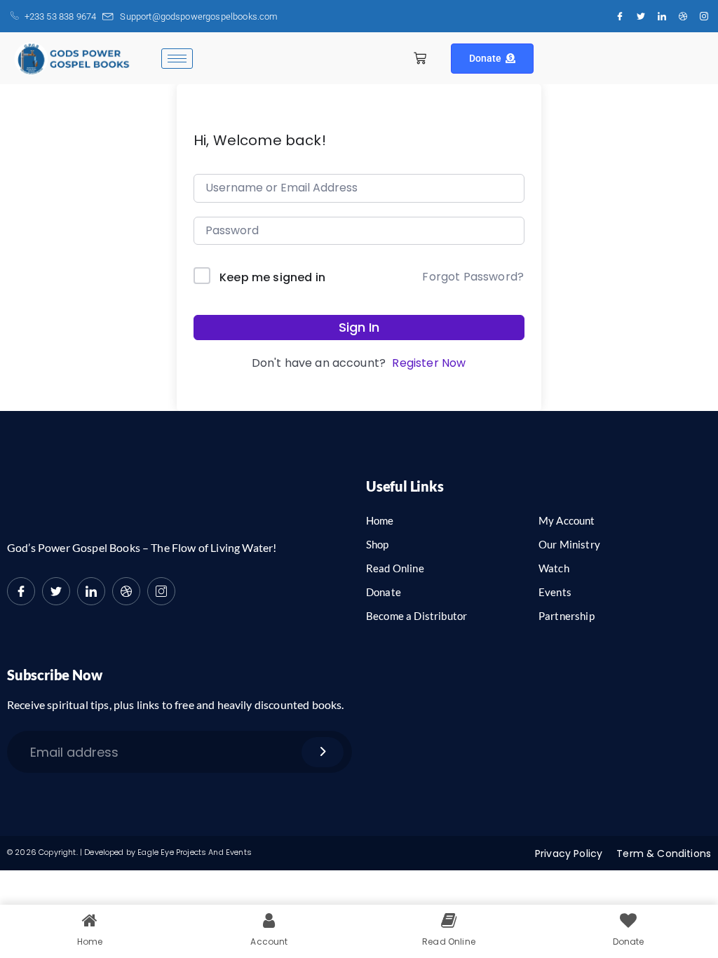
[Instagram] (703, 16)
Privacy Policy (568, 853)
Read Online (395, 568)
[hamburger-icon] (177, 58)
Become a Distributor (416, 615)
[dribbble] (126, 591)
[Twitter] (640, 16)
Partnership (566, 615)
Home (380, 520)
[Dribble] (682, 16)
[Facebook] (619, 16)
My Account (566, 520)
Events (554, 592)
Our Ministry (569, 544)
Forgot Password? (473, 277)
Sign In (359, 327)
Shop (377, 544)
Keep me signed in (272, 277)
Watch (553, 568)
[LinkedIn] (661, 16)
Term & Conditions (663, 853)
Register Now (429, 363)
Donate (485, 58)
